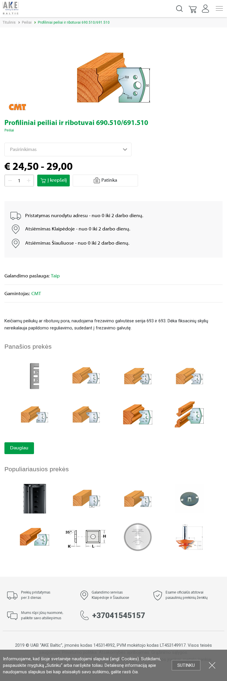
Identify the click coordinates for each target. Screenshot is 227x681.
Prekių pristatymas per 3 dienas (35, 595)
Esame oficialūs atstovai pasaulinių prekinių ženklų (186, 595)
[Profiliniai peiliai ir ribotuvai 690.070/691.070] (138, 498)
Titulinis (9, 22)
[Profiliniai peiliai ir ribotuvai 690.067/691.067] (86, 414)
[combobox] (68, 149)
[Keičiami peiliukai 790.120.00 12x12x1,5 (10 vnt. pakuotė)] (86, 536)
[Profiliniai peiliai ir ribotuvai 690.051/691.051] (189, 375)
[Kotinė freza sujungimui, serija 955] (189, 536)
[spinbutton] (19, 181)
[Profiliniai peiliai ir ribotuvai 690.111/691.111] (34, 536)
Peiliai (27, 22)
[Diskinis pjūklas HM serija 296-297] (138, 536)
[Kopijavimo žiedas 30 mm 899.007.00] (189, 498)
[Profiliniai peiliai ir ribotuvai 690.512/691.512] (138, 414)
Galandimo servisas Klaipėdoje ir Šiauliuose (110, 595)
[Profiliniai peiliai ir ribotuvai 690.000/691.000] (86, 498)
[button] (193, 8)
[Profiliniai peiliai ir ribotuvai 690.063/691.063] (34, 414)
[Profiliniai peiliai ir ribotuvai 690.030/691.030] (138, 375)
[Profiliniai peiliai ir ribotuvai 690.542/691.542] (189, 414)
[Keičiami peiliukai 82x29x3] (34, 375)
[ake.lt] (11, 8)
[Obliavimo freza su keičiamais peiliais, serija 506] (34, 498)
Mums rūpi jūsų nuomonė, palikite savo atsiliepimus (42, 615)
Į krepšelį (57, 180)
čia (135, 672)
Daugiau (19, 448)
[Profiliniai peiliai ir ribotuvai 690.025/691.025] (86, 375)
